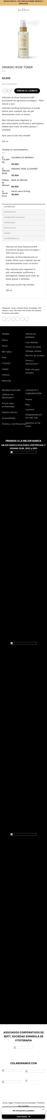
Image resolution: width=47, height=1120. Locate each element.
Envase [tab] (7, 233)
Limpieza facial (22, 308)
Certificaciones (19, 424)
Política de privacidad (25, 1103)
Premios (6, 424)
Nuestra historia (9, 412)
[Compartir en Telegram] (27, 319)
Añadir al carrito (27, 91)
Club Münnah (31, 342)
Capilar (5, 369)
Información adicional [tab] (14, 217)
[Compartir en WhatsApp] (4, 319)
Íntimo (5, 340)
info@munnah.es (33, 414)
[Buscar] (8, 8)
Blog (27, 404)
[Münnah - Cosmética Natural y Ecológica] (23, 9)
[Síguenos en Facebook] (28, 432)
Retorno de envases (34, 355)
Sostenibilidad (8, 418)
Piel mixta (17, 310)
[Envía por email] (13, 319)
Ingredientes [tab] (10, 212)
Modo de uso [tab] (10, 228)
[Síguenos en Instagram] (34, 432)
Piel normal (26, 310)
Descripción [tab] (9, 207)
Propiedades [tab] (9, 223)
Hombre (6, 375)
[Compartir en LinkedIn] (22, 319)
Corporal (6, 363)
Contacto (29, 409)
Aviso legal (8, 1103)
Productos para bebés (10, 313)
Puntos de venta (33, 347)
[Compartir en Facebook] (9, 319)
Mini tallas (6, 351)
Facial (13, 308)
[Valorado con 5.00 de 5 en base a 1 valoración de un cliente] (23, 75)
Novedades (33, 308)
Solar (4, 357)
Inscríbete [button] (22, 1117)
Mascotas (6, 380)
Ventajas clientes (33, 351)
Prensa (28, 399)
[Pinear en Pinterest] (18, 319)
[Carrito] (44, 9)
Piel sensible (36, 310)
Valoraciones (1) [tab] (11, 238)
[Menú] (3, 9)
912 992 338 (31, 418)
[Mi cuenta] (39, 9)
